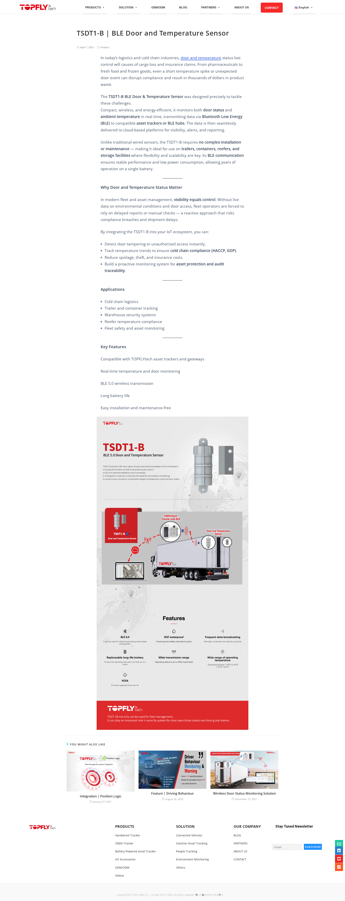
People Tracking (186, 851)
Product (105, 47)
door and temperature (201, 57)
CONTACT (272, 7)
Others (180, 867)
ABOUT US (241, 7)
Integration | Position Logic (100, 796)
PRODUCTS (93, 7)
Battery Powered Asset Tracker (135, 851)
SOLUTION (126, 7)
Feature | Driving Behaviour (172, 793)
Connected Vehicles (189, 835)
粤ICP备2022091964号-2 (209, 894)
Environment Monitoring (192, 859)
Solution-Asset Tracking (191, 843)
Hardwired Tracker (127, 835)
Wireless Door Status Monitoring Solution (244, 793)
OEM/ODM (158, 7)
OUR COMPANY (247, 826)
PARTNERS (208, 7)
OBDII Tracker (124, 843)
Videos (119, 875)
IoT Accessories (125, 859)
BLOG (183, 7)
